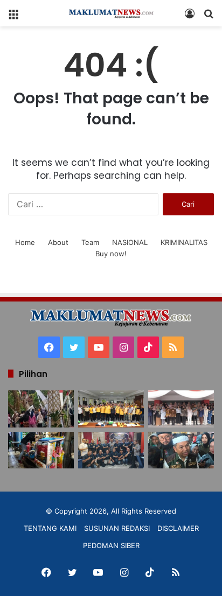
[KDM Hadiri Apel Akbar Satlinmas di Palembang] (181, 450)
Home (25, 242)
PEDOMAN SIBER (111, 545)
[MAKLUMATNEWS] (111, 13)
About (58, 242)
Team (90, 242)
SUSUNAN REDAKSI (117, 528)
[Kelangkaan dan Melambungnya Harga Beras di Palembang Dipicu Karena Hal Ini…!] (41, 450)
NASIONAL (130, 242)
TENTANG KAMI (50, 528)
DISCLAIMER (178, 528)
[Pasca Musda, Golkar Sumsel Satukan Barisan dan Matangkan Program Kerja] (111, 408)
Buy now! (111, 253)
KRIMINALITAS (184, 242)
